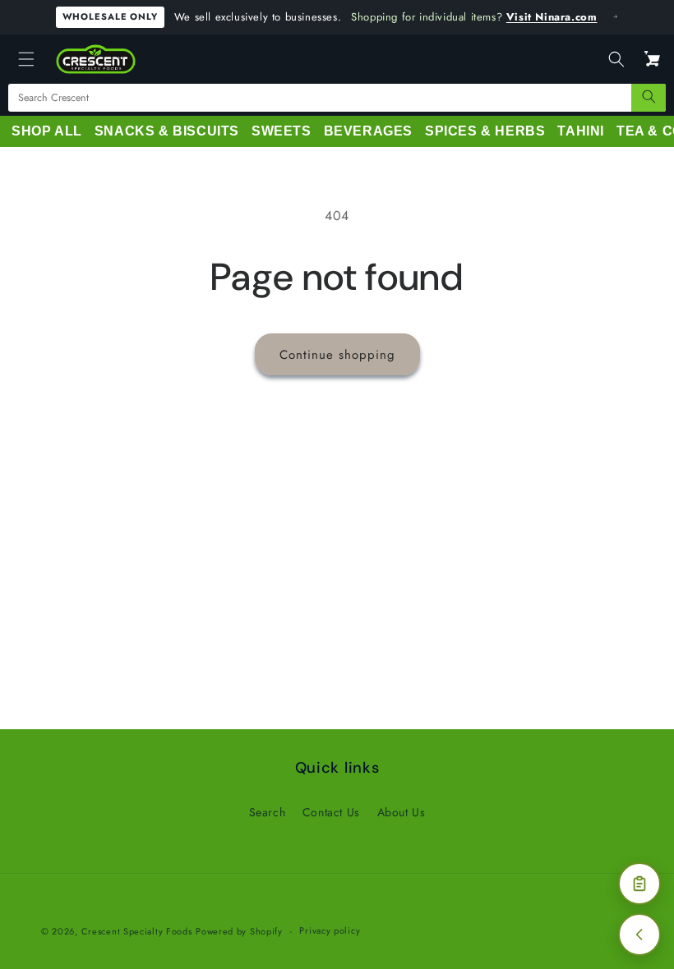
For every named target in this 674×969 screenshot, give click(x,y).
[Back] (639, 934)
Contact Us (331, 812)
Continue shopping (337, 355)
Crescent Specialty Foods (136, 931)
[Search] (648, 98)
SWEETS (282, 131)
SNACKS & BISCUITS (167, 131)
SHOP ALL (47, 131)
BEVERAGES (368, 131)
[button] (26, 59)
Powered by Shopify (239, 931)
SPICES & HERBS (485, 131)
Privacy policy (329, 930)
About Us (401, 812)
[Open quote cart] (639, 883)
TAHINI (580, 131)
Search (267, 812)
